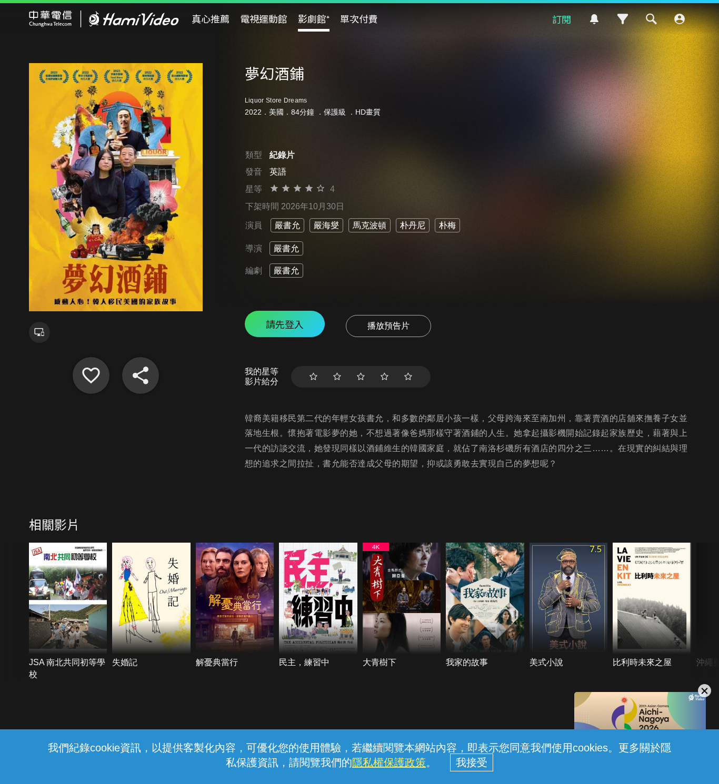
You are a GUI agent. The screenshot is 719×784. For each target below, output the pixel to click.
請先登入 (285, 324)
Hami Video (104, 19)
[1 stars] (313, 377)
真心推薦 (210, 18)
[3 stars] (361, 377)
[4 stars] (384, 377)
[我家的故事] (485, 606)
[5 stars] (408, 377)
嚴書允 (287, 225)
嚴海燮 (326, 225)
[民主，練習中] (318, 606)
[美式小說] (569, 606)
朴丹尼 (412, 225)
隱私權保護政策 (389, 762)
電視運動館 (263, 18)
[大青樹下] (402, 606)
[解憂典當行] (235, 606)
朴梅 (447, 225)
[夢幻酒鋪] (91, 375)
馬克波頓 (369, 225)
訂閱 (561, 19)
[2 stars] (337, 377)
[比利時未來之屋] (652, 606)
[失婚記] (151, 606)
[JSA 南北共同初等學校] (68, 611)
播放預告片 (388, 325)
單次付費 (359, 18)
